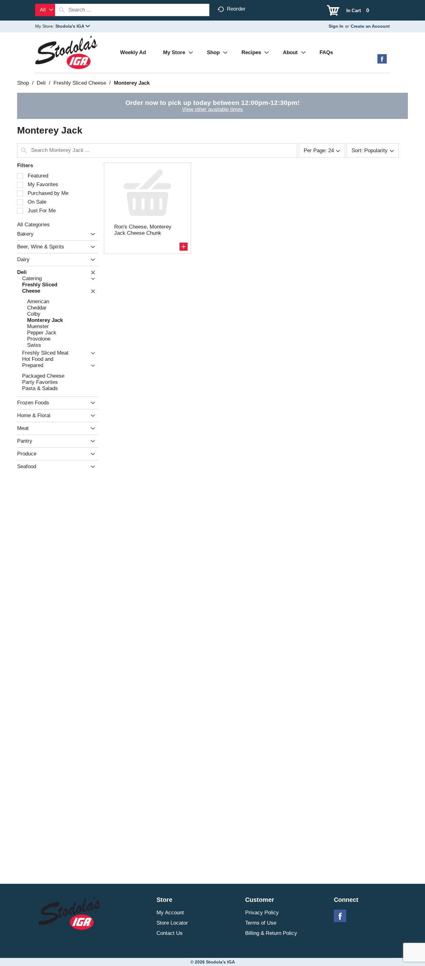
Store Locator (172, 923)
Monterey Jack (132, 83)
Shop (23, 83)
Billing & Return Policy (271, 933)
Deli (41, 83)
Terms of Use (260, 923)
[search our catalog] (62, 10)
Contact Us (169, 933)
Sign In (336, 26)
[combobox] (45, 10)
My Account (170, 913)
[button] (72, 26)
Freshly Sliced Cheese (80, 83)
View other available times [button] (212, 109)
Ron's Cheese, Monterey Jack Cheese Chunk (142, 230)
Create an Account (370, 26)
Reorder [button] (236, 9)
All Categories (33, 225)
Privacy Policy (262, 913)
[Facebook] (382, 61)
